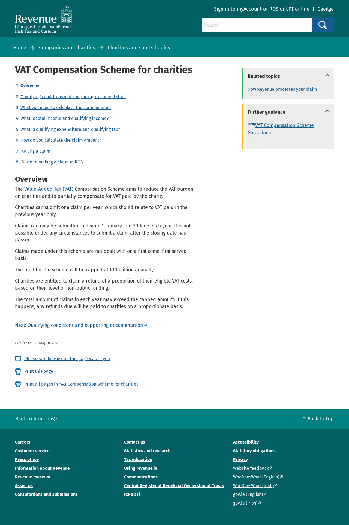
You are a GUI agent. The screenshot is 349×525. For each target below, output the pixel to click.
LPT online (297, 9)
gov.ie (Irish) (245, 503)
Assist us (24, 485)
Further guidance (266, 112)
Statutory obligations (254, 450)
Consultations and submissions (46, 494)
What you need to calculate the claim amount (65, 107)
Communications (141, 477)
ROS (273, 9)
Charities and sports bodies (139, 48)
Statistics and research (147, 450)
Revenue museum (32, 477)
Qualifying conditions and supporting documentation (73, 96)
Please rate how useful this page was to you (67, 358)
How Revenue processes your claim (282, 89)
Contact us (134, 442)
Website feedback (251, 468)
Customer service (32, 450)
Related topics (264, 76)
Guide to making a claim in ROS (51, 162)
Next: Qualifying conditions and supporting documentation (79, 325)
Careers (22, 442)
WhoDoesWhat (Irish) (253, 485)
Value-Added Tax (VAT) (48, 189)
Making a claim (35, 151)
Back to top (321, 419)
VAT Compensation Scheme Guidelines (281, 129)
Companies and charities (67, 48)
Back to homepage (36, 419)
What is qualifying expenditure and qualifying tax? (70, 129)
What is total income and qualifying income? (64, 118)
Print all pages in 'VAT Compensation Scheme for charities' (81, 384)
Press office (27, 459)
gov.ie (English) (248, 494)
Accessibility (246, 442)
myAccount (249, 9)
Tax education (138, 459)
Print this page (38, 371)
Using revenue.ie (140, 468)
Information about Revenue (42, 468)
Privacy (240, 459)
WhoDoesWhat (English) (256, 477)
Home (19, 48)
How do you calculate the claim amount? (60, 140)
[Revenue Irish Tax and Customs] (43, 19)
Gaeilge (325, 9)
